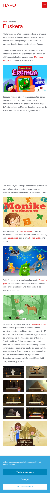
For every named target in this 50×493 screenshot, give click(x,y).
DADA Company (26, 231)
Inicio (5, 22)
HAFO (9, 5)
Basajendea (13, 238)
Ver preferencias (25, 486)
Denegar (25, 479)
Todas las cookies (25, 472)
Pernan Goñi (34, 238)
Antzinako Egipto (39, 324)
